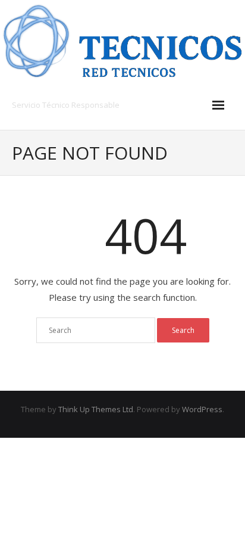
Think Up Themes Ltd (95, 409)
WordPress (202, 409)
